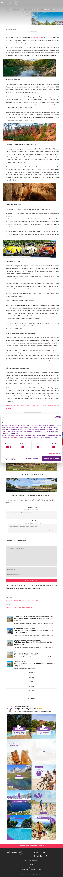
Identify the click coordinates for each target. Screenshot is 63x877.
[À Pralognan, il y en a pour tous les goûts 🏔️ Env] (19, 777)
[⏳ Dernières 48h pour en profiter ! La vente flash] (44, 777)
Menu (59, 3)
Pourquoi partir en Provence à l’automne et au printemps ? (31, 495)
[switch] (23, 447)
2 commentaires (11, 29)
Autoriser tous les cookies (51, 458)
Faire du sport (31, 690)
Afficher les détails (52, 453)
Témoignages (31, 695)
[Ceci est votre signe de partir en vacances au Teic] (44, 726)
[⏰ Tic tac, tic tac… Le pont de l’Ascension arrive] (44, 827)
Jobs (31, 864)
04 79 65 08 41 (40, 856)
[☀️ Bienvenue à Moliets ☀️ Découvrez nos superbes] (19, 726)
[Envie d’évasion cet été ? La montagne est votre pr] (19, 802)
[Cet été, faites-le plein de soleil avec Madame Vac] (19, 827)
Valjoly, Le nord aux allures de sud (31, 474)
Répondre (54, 517)
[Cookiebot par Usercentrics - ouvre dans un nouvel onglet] (54, 417)
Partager (31, 686)
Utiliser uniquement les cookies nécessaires (11, 458)
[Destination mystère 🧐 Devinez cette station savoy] (44, 752)
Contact (31, 867)
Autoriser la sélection (31, 458)
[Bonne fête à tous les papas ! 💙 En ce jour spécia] (19, 752)
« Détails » (15, 437)
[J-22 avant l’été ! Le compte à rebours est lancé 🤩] (44, 802)
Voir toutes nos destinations (31, 846)
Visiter (31, 681)
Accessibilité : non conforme (31, 869)
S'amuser (31, 677)
